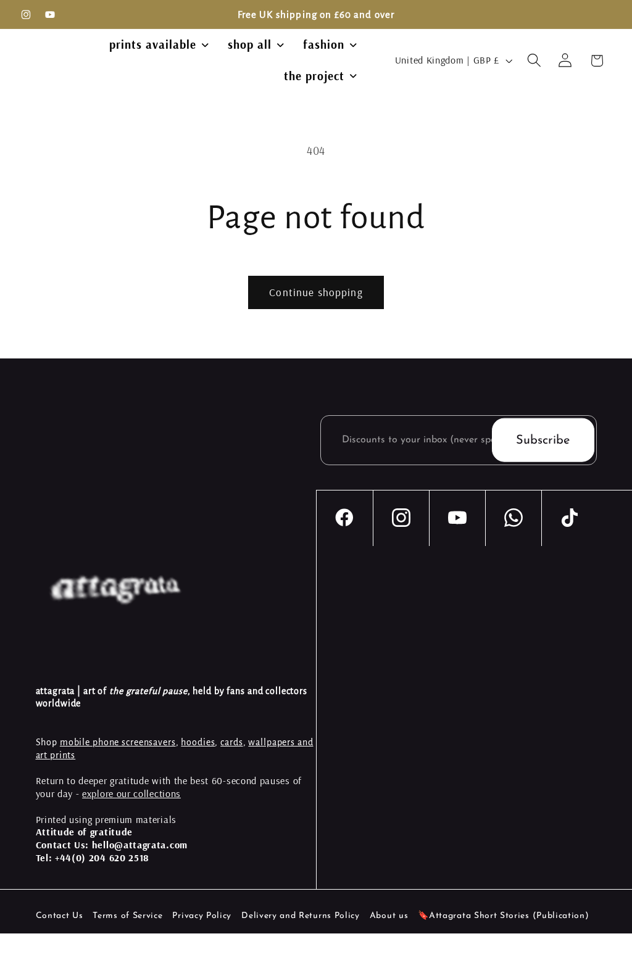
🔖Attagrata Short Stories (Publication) (503, 915)
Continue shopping (316, 292)
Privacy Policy (201, 915)
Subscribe (543, 440)
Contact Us (59, 915)
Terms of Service (127, 915)
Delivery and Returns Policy (300, 915)
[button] (534, 61)
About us (389, 915)
